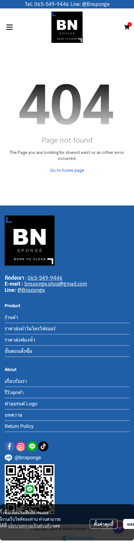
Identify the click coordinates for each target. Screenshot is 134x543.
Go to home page (67, 170)
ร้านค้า (11, 317)
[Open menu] (9, 27)
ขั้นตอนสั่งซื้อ (18, 351)
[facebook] (10, 446)
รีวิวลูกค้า (14, 392)
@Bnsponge (31, 290)
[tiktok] (43, 446)
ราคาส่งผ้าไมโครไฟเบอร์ (30, 329)
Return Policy (19, 426)
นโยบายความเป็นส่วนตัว (30, 525)
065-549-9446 (45, 278)
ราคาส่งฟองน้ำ (20, 340)
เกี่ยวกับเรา (16, 381)
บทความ (13, 415)
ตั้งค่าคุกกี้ (103, 524)
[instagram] (21, 446)
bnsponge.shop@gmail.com (55, 284)
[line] (32, 446)
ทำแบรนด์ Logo (21, 404)
